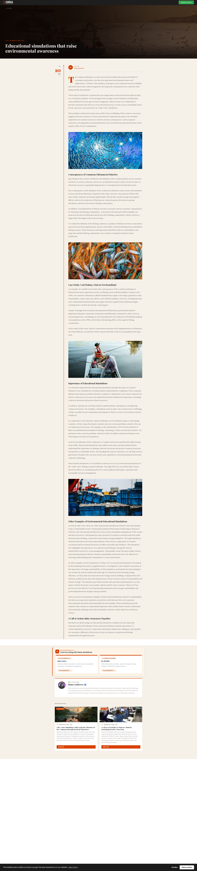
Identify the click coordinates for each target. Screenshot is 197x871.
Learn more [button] (73, 867)
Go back (9, 8)
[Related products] (85, 684)
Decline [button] (175, 867)
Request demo (186, 2)
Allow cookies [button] (187, 867)
